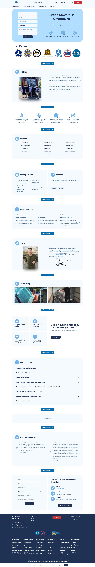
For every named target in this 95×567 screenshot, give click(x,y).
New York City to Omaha (53, 549)
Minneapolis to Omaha (41, 549)
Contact (32, 518)
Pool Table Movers (25, 151)
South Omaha (15, 552)
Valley (49, 552)
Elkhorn (61, 545)
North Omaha (63, 549)
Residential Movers (69, 145)
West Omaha (39, 553)
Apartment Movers (69, 154)
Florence (14, 547)
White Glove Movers (25, 145)
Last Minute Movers (47, 142)
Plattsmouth (62, 550)
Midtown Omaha (16, 549)
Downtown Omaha (40, 545)
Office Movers (47, 154)
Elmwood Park (74, 545)
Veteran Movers (47, 148)
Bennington (38, 544)
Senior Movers (47, 145)
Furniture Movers (47, 151)
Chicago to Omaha (75, 544)
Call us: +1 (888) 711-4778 (47, 63)
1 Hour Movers (25, 154)
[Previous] (13, 295)
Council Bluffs (15, 545)
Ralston (73, 550)
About (32, 516)
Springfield (26, 552)
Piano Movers (70, 148)
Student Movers (47, 156)
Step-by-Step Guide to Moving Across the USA (53, 554)
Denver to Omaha (28, 545)
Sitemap (32, 520)
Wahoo (61, 552)
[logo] (16, 2)
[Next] (82, 295)
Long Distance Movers (70, 151)
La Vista (73, 547)
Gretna (49, 547)
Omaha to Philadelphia (29, 550)
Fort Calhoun (39, 547)
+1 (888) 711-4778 (38, 2)
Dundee (49, 545)
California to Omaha (17, 553)
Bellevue (26, 544)
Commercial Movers (25, 156)
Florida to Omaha (28, 547)
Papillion (50, 550)
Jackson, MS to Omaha (65, 547)
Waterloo (73, 552)
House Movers (25, 148)
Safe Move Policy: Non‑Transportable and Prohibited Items (65, 555)
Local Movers (25, 142)
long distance (70, 88)
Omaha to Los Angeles (17, 550)
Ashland (14, 544)
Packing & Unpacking (69, 142)
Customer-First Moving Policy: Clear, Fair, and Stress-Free (29, 555)
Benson (49, 544)
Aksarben (73, 542)
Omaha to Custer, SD (76, 549)
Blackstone (62, 544)
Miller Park (26, 549)
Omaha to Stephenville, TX (41, 551)
